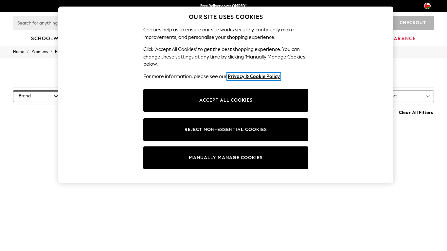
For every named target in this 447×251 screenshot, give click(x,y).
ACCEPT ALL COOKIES (226, 100)
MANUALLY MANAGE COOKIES (226, 157)
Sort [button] (393, 96)
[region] (225, 95)
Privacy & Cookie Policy (254, 76)
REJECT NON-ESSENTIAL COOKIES (226, 129)
